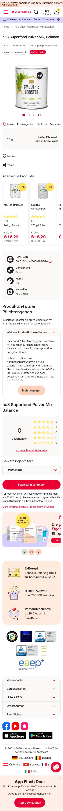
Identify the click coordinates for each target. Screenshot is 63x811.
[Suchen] (36, 12)
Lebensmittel (18, 45)
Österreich (15, 764)
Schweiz (35, 764)
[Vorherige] (24, 552)
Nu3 (18, 283)
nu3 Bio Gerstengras (38, 207)
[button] (31, 332)
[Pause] (31, 552)
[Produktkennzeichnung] (50, 261)
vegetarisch (20, 52)
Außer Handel (37, 52)
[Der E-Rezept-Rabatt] (58, 20)
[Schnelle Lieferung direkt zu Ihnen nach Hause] (53, 577)
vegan (7, 52)
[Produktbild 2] (29, 115)
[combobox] (31, 470)
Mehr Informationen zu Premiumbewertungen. (28, 506)
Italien (34, 771)
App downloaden (30, 802)
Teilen (10, 165)
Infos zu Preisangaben (20, 124)
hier (49, 793)
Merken (11, 156)
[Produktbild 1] (23, 115)
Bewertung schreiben (31, 484)
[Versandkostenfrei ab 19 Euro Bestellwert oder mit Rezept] (35, 617)
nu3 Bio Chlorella (13, 205)
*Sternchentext (9, 5)
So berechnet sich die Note (31, 450)
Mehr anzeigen (31, 390)
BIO (6, 45)
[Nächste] (38, 552)
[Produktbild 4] (39, 115)
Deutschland (26, 757)
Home (5, 26)
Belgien (46, 757)
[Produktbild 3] (34, 115)
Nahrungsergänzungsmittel (43, 45)
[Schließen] (59, 779)
